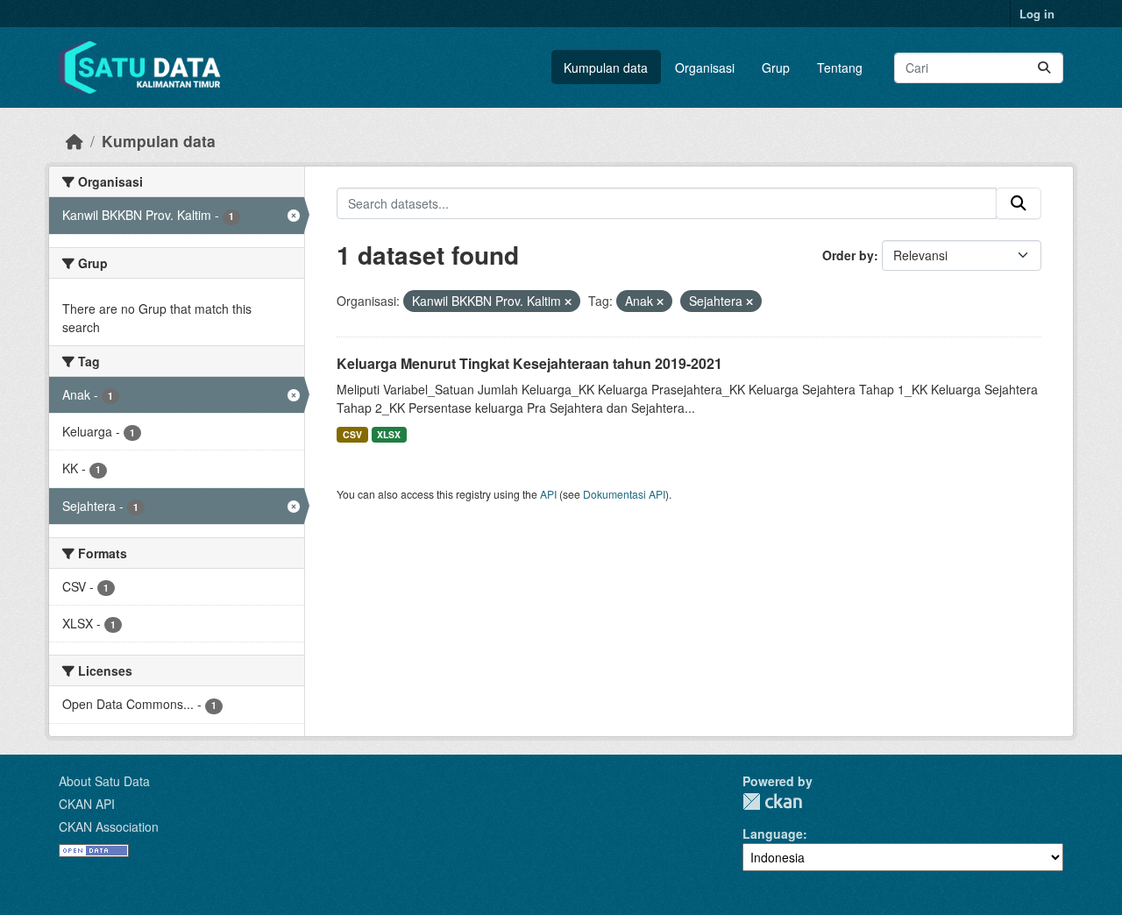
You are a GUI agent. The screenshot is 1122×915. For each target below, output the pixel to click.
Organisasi (705, 67)
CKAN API (87, 803)
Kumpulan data (606, 67)
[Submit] (1044, 68)
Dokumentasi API (624, 493)
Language (772, 833)
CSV (352, 434)
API (548, 493)
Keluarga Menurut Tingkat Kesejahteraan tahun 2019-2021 (529, 363)
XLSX (389, 434)
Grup (776, 67)
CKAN (772, 801)
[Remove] (568, 301)
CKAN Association (109, 826)
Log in (1037, 13)
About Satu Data (104, 781)
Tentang (840, 67)
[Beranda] (74, 141)
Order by (848, 255)
